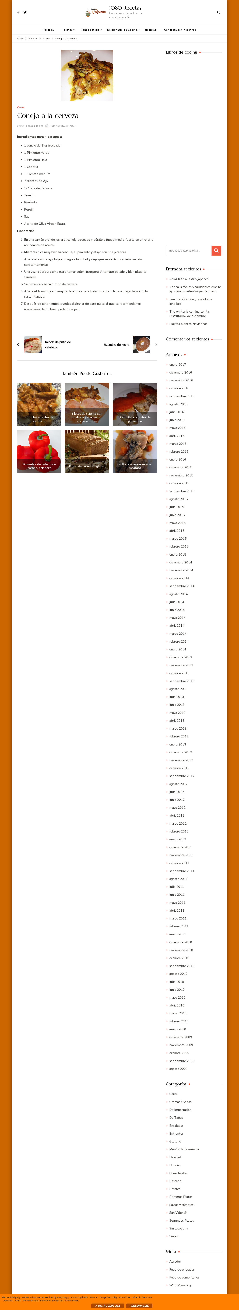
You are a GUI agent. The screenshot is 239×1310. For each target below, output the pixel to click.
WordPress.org (180, 1285)
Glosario (175, 1141)
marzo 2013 (178, 728)
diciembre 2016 (180, 372)
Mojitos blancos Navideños (188, 324)
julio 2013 (176, 697)
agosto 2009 (178, 1069)
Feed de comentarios (184, 1277)
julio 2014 (176, 602)
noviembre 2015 (181, 475)
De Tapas (176, 1118)
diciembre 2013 (180, 657)
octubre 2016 (179, 388)
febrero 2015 (179, 546)
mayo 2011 (177, 903)
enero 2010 (177, 1029)
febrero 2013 (179, 736)
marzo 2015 (178, 538)
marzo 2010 (178, 1013)
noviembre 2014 (181, 570)
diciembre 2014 (180, 562)
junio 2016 (177, 420)
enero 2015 (177, 554)
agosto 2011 (178, 879)
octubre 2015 (179, 483)
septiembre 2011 (182, 871)
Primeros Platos (180, 1197)
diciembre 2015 (180, 467)
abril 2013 (176, 721)
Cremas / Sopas (180, 1102)
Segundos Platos (181, 1220)
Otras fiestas (178, 1173)
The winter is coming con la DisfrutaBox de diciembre (189, 313)
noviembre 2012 (181, 760)
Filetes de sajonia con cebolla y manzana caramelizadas (87, 417)
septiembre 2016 (182, 396)
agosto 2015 (178, 499)
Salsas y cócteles (181, 1205)
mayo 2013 (177, 713)
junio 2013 (177, 705)
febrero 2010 (179, 1021)
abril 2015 (176, 531)
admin (20, 126)
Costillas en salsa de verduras (39, 419)
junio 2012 (177, 800)
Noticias (150, 30)
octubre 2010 (179, 958)
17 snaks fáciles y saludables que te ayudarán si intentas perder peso (195, 289)
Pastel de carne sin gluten (87, 466)
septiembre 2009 (182, 1061)
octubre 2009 (179, 1053)
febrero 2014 (179, 641)
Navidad (175, 1157)
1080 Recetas (125, 8)
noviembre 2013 (181, 665)
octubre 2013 (179, 673)
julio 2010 (176, 982)
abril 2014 (176, 625)
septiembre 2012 (182, 776)
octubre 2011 (179, 863)
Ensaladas (176, 1126)
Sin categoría (178, 1228)
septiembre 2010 (182, 966)
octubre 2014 (179, 578)
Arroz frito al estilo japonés (188, 279)
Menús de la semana (184, 1149)
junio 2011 (177, 895)
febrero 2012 (179, 831)
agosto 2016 (178, 404)
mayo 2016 (177, 428)
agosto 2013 (178, 689)
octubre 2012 (179, 768)
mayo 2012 (177, 808)
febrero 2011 (179, 926)
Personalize (139, 1305)
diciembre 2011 (180, 847)
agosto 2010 (178, 974)
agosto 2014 (178, 594)
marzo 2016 (178, 444)
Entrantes (176, 1133)
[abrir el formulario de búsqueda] (218, 12)
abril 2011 (176, 910)
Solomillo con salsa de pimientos (135, 419)
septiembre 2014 (182, 586)
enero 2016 (177, 459)
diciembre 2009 (180, 1037)
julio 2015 (176, 507)
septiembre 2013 (182, 681)
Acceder (175, 1261)
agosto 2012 (178, 784)
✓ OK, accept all (108, 1305)
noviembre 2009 (181, 1045)
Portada (48, 30)
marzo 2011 (178, 918)
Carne (20, 107)
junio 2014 (177, 610)
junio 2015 (177, 515)
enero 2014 (177, 649)
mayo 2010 (177, 997)
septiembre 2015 (182, 491)
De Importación (180, 1110)
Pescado (175, 1181)
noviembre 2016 (181, 380)
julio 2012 (176, 792)
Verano (174, 1236)
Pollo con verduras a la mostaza (135, 466)
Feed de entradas (182, 1269)
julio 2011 (176, 887)
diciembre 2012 (180, 752)
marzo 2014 (178, 634)
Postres (174, 1189)
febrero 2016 (179, 452)
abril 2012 (176, 815)
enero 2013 (177, 744)
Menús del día (89, 30)
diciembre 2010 (180, 942)
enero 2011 (177, 934)
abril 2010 (176, 1005)
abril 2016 (176, 436)
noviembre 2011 (181, 855)
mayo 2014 (177, 618)
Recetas (67, 30)
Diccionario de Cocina (122, 30)
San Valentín (178, 1213)
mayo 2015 (177, 523)
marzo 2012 (178, 823)
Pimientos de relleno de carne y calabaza (39, 466)
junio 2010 (177, 990)
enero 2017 (177, 365)
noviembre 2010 (181, 950)
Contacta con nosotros (180, 30)
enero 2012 (177, 839)
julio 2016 (176, 412)
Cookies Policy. (71, 1300)
